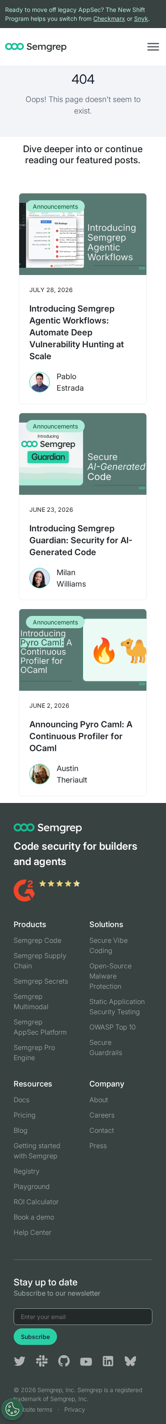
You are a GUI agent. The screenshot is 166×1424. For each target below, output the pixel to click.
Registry (27, 1171)
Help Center (33, 1232)
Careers (101, 1115)
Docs (21, 1099)
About (98, 1099)
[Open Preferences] (12, 1409)
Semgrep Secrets (41, 981)
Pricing (25, 1115)
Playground (32, 1186)
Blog (21, 1130)
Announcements (55, 206)
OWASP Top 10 (112, 1027)
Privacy (74, 1409)
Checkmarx (109, 18)
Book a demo (34, 1217)
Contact (101, 1130)
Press (98, 1145)
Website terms (33, 1409)
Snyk (141, 18)
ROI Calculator (36, 1201)
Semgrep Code (37, 940)
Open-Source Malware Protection (110, 976)
